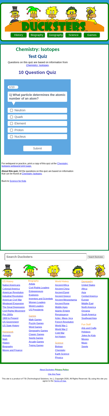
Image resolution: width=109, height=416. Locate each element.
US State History (10, 325)
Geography (56, 35)
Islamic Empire (62, 311)
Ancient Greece (63, 296)
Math (4, 339)
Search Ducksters (95, 257)
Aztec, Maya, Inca (64, 318)
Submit (37, 148)
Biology (59, 346)
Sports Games (36, 338)
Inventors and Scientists (41, 298)
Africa (84, 289)
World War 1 (61, 325)
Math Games (35, 319)
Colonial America (11, 289)
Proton (19, 130)
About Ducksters (47, 369)
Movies (85, 339)
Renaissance (61, 314)
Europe (85, 300)
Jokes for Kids (88, 335)
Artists (32, 284)
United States (88, 285)
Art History (60, 336)
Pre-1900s (7, 314)
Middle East (87, 303)
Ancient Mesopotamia (66, 300)
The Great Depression (13, 307)
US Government (10, 322)
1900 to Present (10, 318)
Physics (59, 357)
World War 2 (61, 329)
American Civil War (12, 300)
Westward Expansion (13, 303)
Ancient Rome (62, 303)
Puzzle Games (36, 323)
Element (20, 123)
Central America (89, 296)
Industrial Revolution (12, 296)
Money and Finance (12, 350)
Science (73, 35)
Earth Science (62, 354)
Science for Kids (18, 181)
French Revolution (64, 322)
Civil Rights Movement (13, 311)
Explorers (33, 295)
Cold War (59, 333)
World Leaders (36, 306)
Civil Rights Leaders (39, 287)
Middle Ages (61, 307)
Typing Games (36, 345)
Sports (84, 346)
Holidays (85, 332)
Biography (37, 35)
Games (92, 35)
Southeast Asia (89, 318)
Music (84, 343)
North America (88, 307)
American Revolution (13, 292)
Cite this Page (54, 374)
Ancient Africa (62, 285)
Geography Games (38, 330)
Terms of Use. (60, 381)
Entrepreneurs (36, 291)
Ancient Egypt (62, 292)
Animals (6, 335)
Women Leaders (37, 302)
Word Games (35, 327)
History (18, 35)
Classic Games (36, 334)
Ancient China (62, 289)
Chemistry (60, 350)
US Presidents (36, 310)
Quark (18, 117)
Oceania (85, 311)
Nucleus (20, 136)
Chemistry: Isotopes (37, 65)
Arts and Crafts (88, 328)
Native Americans (11, 285)
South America (88, 314)
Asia (83, 292)
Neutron (19, 110)
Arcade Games (36, 342)
